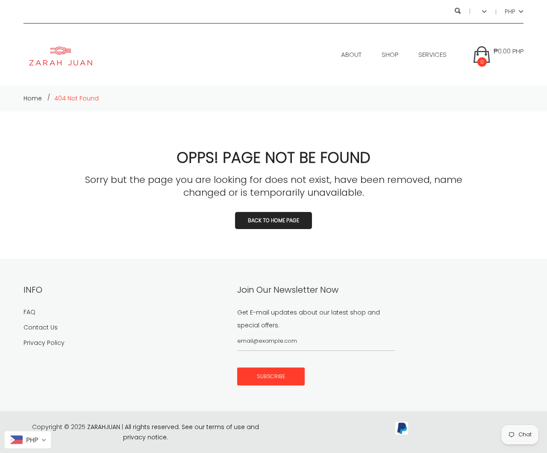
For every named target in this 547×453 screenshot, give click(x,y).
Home (33, 98)
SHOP (390, 54)
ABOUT (351, 54)
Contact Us (41, 327)
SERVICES (432, 54)
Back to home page (273, 220)
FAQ (29, 312)
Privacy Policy (44, 342)
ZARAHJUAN (103, 427)
